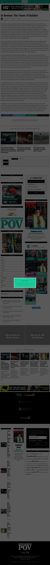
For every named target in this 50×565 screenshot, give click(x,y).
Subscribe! (25, 280)
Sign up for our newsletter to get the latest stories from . (25, 284)
